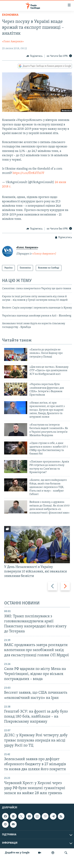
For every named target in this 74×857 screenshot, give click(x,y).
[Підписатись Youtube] (29, 816)
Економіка (10, 15)
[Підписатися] (13, 824)
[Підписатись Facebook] (5, 816)
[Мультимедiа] (39, 852)
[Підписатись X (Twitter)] (21, 816)
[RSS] (61, 816)
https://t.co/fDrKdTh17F (28, 173)
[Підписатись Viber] (45, 816)
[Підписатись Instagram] (37, 816)
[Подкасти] (53, 852)
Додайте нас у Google (17, 852)
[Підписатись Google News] (13, 816)
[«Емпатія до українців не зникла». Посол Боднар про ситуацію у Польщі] (15, 354)
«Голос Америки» (13, 41)
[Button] (34, 56)
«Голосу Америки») (44, 253)
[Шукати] (66, 852)
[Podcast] (5, 824)
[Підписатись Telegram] (53, 816)
